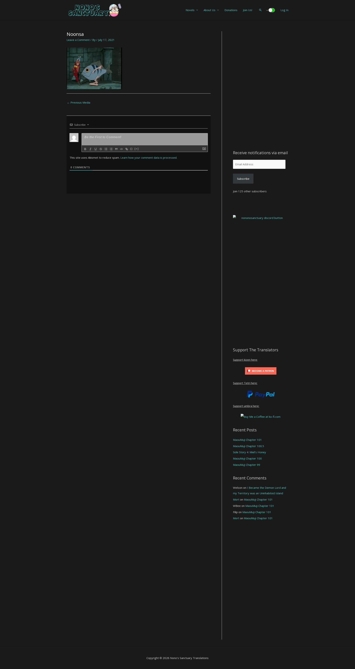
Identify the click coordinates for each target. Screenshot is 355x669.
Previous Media (78, 102)
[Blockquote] (116, 149)
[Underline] (95, 149)
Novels (190, 10)
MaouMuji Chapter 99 (246, 465)
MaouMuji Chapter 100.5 (248, 446)
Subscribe (243, 178)
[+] (137, 148)
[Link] (126, 149)
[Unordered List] (111, 149)
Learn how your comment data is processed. (148, 157)
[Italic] (90, 149)
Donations (230, 10)
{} (131, 148)
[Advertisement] (260, 86)
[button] (260, 10)
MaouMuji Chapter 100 (247, 458)
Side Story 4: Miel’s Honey (249, 452)
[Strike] (100, 149)
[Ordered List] (106, 149)
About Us (209, 10)
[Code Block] (121, 149)
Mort (236, 499)
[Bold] (85, 149)
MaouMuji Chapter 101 (247, 440)
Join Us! (247, 10)
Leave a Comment (78, 40)
